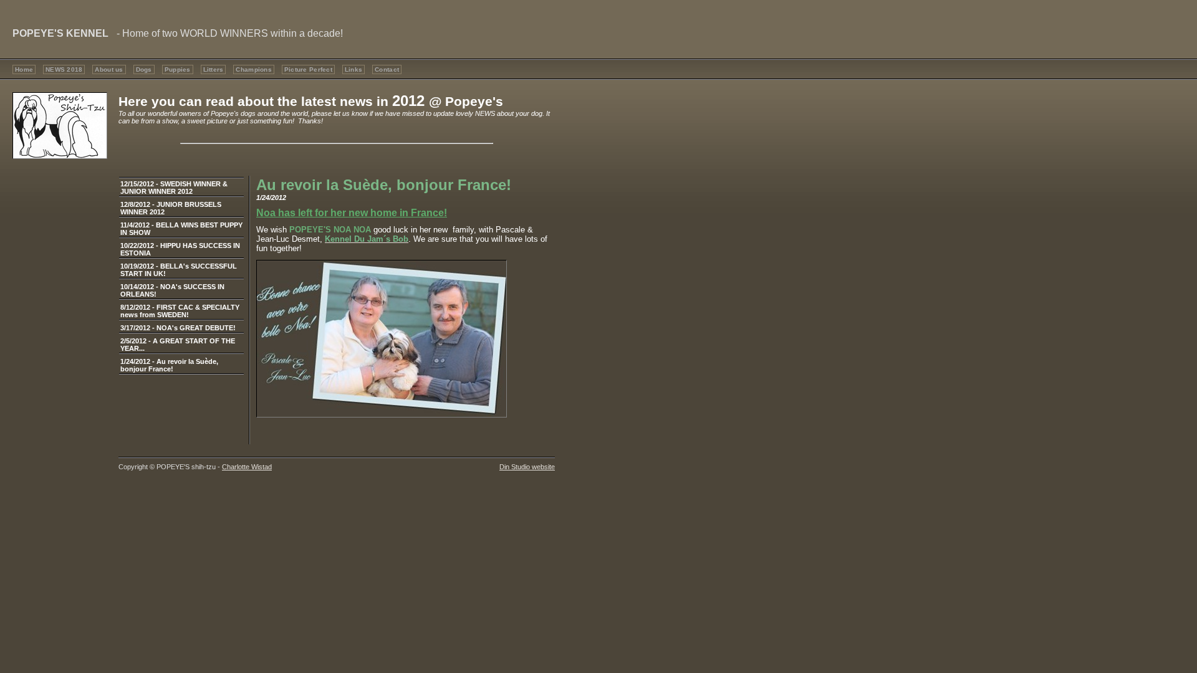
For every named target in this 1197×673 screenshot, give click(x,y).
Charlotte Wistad (247, 466)
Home (24, 69)
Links (353, 69)
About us (109, 69)
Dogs (144, 69)
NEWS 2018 (64, 69)
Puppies (178, 69)
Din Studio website (527, 466)
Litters (213, 69)
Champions (253, 69)
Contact (387, 69)
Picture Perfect (308, 69)
